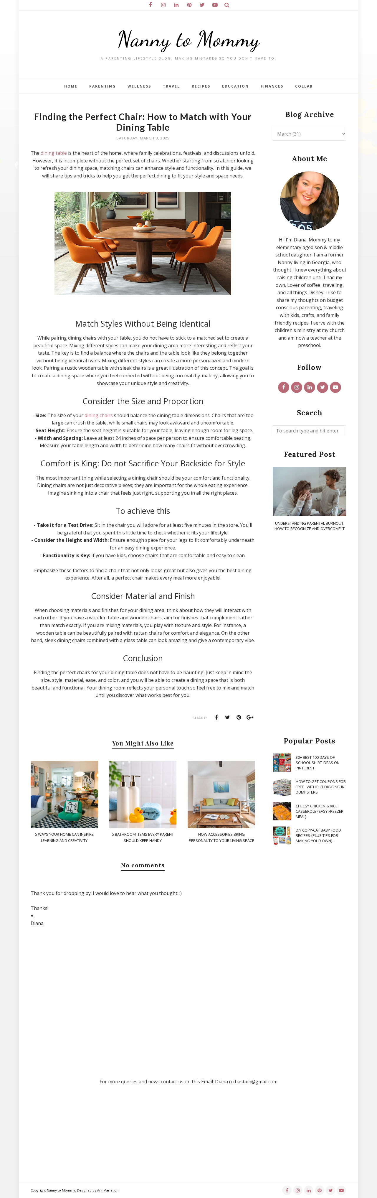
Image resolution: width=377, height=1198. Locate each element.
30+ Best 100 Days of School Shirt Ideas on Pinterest (318, 763)
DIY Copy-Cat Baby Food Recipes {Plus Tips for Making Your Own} (318, 835)
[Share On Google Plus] (250, 717)
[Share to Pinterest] (239, 717)
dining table (54, 153)
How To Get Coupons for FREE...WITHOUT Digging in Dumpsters (321, 787)
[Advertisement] (309, 634)
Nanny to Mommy (188, 39)
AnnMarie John (108, 1190)
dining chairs (99, 415)
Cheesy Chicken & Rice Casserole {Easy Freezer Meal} (319, 811)
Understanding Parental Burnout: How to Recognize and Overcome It (310, 526)
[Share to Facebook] (216, 717)
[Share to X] (227, 717)
